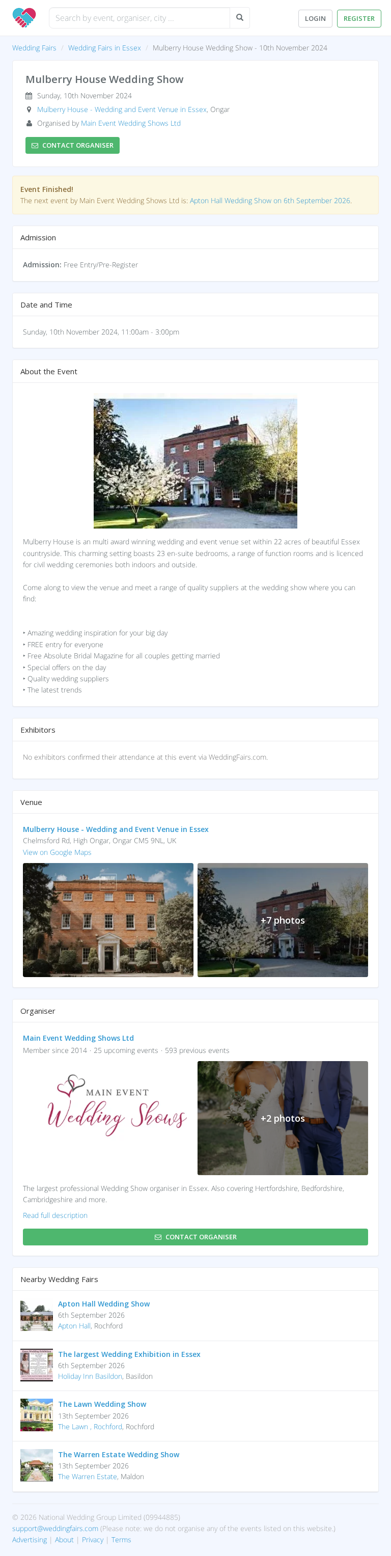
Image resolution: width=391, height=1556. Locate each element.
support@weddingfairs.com (55, 1528)
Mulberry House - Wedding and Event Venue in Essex (122, 109)
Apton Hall (74, 1325)
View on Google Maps (57, 852)
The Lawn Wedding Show (102, 1404)
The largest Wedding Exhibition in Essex (129, 1354)
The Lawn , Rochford (90, 1426)
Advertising (29, 1539)
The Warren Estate (87, 1476)
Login (315, 18)
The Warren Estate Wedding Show (118, 1454)
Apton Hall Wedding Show (104, 1304)
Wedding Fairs (34, 47)
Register (359, 18)
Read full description (55, 1215)
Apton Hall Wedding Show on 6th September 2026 (270, 200)
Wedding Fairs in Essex (104, 47)
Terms (121, 1539)
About (64, 1539)
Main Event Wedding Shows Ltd (131, 123)
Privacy (92, 1539)
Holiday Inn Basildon (90, 1376)
